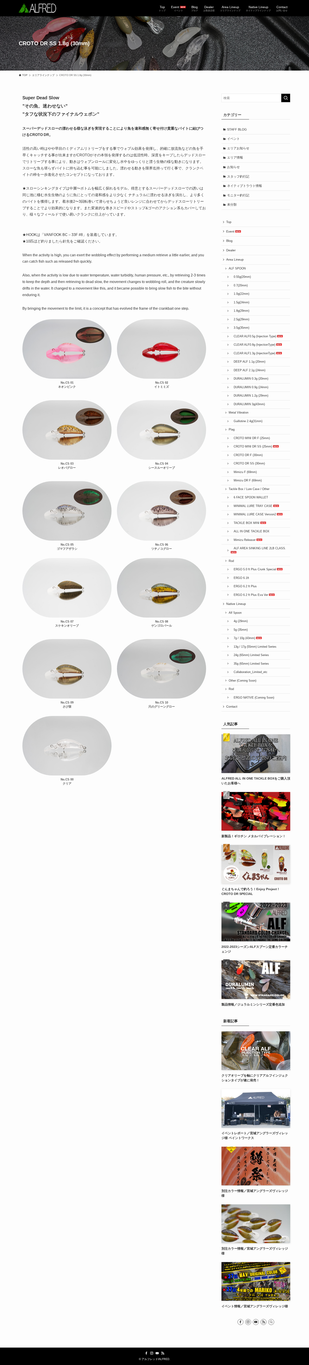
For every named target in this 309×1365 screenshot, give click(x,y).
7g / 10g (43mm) (243, 638)
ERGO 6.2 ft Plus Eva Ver (250, 595)
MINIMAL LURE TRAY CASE (252, 506)
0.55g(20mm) (241, 276)
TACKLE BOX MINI (245, 523)
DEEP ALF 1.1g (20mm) (248, 361)
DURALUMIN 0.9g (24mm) (249, 387)
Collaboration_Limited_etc (249, 672)
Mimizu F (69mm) (244, 472)
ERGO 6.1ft (240, 578)
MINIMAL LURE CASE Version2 (254, 514)
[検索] (271, 1322)
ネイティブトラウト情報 (244, 186)
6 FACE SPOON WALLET (249, 497)
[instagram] (248, 1322)
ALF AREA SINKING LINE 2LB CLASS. (258, 548)
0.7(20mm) (239, 285)
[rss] (263, 1322)
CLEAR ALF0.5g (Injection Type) (254, 336)
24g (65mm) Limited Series (250, 655)
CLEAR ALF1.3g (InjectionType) (253, 353)
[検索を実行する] (285, 98)
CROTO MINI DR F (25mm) (250, 438)
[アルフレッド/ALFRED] (37, 8)
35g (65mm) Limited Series (250, 663)
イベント (233, 138)
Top (228, 222)
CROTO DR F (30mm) (247, 455)
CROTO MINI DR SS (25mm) (252, 446)
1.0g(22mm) (240, 293)
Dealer (231, 250)
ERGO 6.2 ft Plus (244, 586)
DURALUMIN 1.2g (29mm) (249, 395)
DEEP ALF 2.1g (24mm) (248, 370)
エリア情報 (235, 157)
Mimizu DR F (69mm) (246, 480)
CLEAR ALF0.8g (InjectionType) (253, 344)
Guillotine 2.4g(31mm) (246, 421)
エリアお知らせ (238, 148)
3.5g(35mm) (240, 327)
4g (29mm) (239, 621)
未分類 (232, 204)
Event (230, 231)
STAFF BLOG (237, 129)
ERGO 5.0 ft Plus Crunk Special (254, 569)
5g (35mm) (239, 629)
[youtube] (256, 1322)
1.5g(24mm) (240, 302)
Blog (229, 241)
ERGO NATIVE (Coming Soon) (252, 697)
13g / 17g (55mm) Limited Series (253, 646)
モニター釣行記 (238, 195)
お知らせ (233, 167)
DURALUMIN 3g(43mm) (248, 404)
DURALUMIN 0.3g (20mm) (249, 378)
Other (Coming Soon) (242, 680)
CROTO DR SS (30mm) (248, 463)
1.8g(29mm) (240, 310)
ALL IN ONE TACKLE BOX (250, 531)
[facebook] (240, 1322)
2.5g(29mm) (240, 319)
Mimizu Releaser (244, 540)
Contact (231, 706)
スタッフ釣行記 (238, 176)
